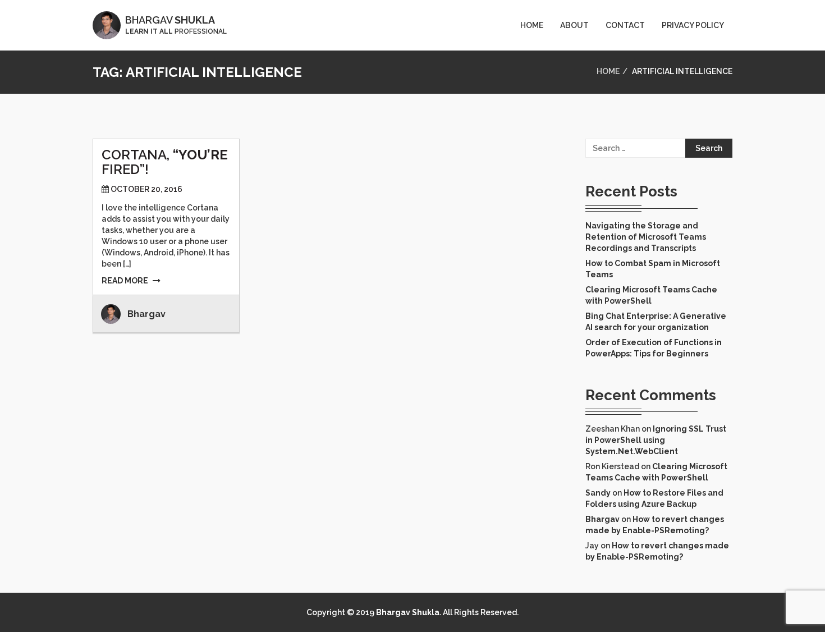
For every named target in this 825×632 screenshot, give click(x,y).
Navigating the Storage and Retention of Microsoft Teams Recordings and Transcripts (645, 237)
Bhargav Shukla (407, 612)
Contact (625, 25)
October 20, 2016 (146, 189)
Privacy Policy (693, 25)
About (574, 25)
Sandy (598, 492)
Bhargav (146, 314)
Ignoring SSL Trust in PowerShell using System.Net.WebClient (655, 440)
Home (531, 25)
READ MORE (125, 280)
